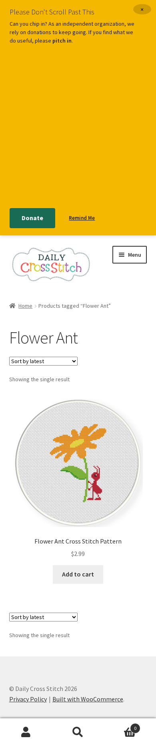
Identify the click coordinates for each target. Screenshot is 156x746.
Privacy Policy (28, 699)
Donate (32, 218)
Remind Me (82, 218)
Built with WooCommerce (87, 699)
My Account (26, 732)
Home (25, 305)
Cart (120, 725)
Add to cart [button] (78, 574)
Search (78, 732)
